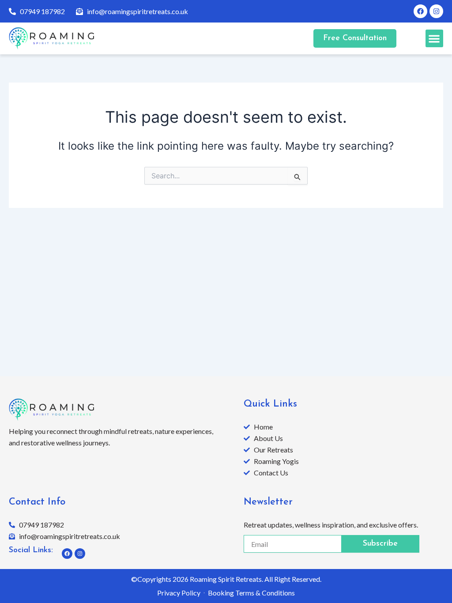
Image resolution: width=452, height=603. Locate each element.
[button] (435, 39)
